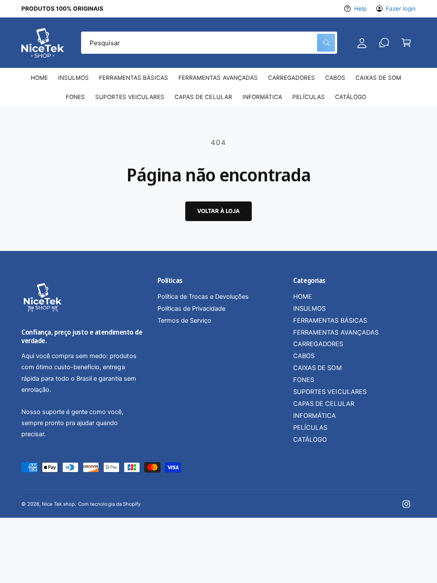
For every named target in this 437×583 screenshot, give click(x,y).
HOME (302, 296)
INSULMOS (309, 308)
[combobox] (209, 43)
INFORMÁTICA (314, 416)
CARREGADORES (318, 344)
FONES (303, 380)
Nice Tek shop (58, 504)
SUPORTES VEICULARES (329, 392)
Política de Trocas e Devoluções (203, 296)
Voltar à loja (218, 210)
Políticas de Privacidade (191, 308)
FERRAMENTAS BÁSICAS (330, 320)
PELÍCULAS (310, 427)
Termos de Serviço (184, 320)
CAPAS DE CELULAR (323, 404)
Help (360, 8)
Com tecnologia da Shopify (109, 504)
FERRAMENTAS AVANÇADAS (335, 332)
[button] (406, 43)
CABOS (304, 356)
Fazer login (401, 8)
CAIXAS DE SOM (317, 368)
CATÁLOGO (310, 439)
